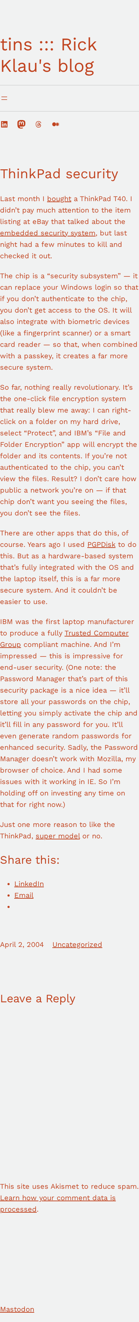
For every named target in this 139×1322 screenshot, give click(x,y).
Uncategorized (77, 944)
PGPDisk (101, 544)
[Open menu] (4, 98)
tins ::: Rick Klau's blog (48, 55)
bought (59, 198)
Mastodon (17, 1309)
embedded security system (48, 233)
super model (58, 836)
